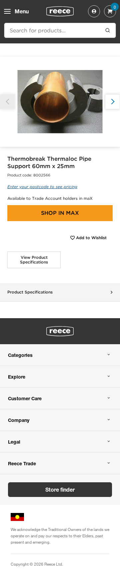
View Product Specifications (34, 259)
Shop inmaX (60, 213)
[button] (112, 101)
